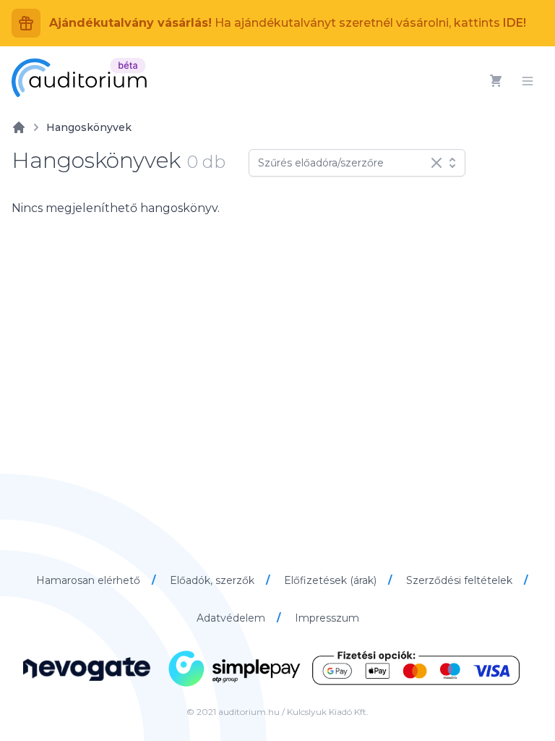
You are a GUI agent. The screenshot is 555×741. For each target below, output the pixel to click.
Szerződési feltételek (460, 580)
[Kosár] (496, 81)
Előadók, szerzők (213, 580)
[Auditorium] (79, 77)
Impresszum (327, 617)
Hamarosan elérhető (89, 580)
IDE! (514, 23)
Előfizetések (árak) (331, 580)
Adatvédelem (232, 617)
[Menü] (527, 81)
